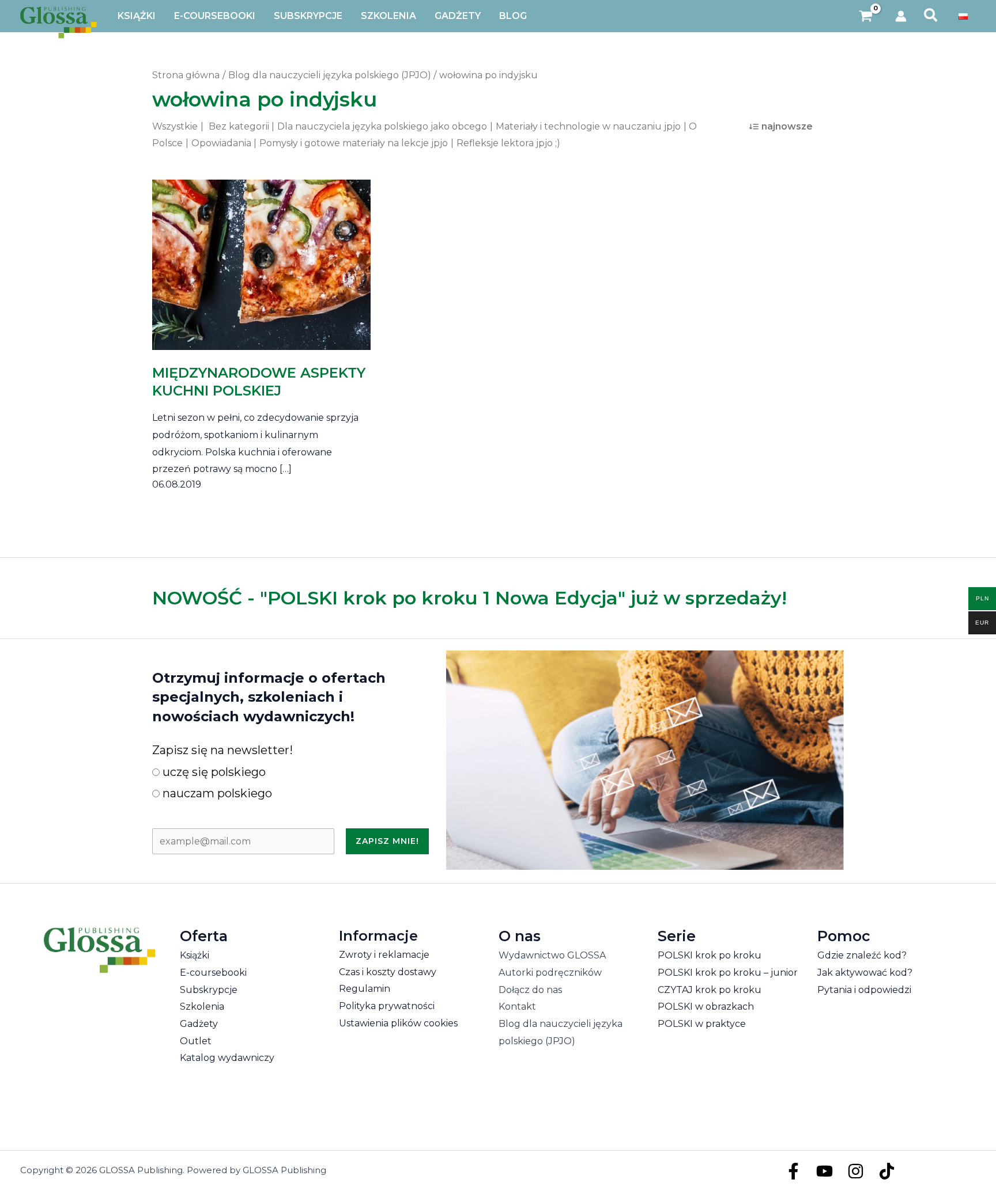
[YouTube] (824, 1171)
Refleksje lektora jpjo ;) (508, 143)
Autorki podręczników (550, 972)
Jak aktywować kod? (864, 972)
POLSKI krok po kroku (709, 955)
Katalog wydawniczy (227, 1057)
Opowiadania (221, 143)
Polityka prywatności (387, 1005)
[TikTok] (886, 1171)
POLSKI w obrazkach (706, 1006)
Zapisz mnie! (387, 841)
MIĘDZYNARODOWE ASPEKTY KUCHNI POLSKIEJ (258, 381)
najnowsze (787, 126)
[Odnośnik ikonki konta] (901, 16)
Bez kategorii (239, 126)
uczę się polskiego (213, 772)
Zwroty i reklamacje (384, 954)
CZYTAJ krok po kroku (709, 989)
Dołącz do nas (530, 989)
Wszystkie (175, 126)
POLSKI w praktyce (702, 1023)
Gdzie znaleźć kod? (862, 955)
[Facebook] (793, 1171)
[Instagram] (855, 1171)
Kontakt (517, 1006)
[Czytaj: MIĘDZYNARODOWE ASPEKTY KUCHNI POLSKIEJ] (261, 257)
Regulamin (364, 988)
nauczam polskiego (216, 793)
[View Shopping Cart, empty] (866, 16)
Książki (194, 955)
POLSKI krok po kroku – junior (728, 972)
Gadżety (199, 1023)
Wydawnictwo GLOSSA (552, 955)
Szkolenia (202, 1006)
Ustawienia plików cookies (398, 1023)
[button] (931, 16)
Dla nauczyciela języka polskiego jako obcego (382, 126)
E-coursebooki (213, 972)
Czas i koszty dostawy (387, 972)
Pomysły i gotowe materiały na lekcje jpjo (353, 143)
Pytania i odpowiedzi (864, 989)
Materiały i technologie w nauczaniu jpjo (588, 126)
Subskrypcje (208, 989)
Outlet (196, 1041)
